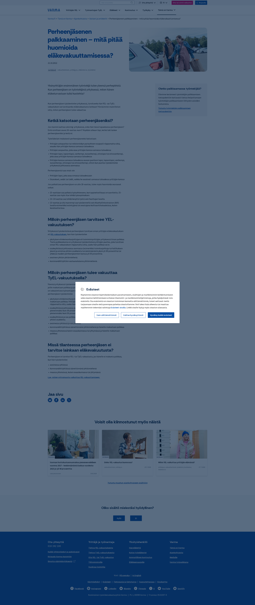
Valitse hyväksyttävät (133, 315)
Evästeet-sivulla (118, 307)
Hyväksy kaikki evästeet (161, 315)
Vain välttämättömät (107, 315)
